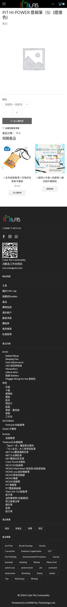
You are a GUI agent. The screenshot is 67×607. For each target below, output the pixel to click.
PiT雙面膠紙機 (13, 488)
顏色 (4, 99)
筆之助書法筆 (12, 501)
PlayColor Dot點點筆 (16, 491)
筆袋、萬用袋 (12, 410)
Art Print (9, 545)
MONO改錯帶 (12, 481)
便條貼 (8, 393)
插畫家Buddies (9, 296)
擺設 (7, 396)
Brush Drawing (25, 545)
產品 (4, 301)
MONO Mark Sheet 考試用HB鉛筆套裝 (25, 468)
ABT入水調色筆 (13, 455)
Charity (42, 545)
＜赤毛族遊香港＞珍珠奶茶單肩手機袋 (17, 179)
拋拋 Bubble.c (12, 375)
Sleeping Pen (12, 359)
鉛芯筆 (8, 511)
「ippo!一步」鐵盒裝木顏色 (19, 445)
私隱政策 (7, 334)
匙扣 (7, 400)
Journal (56, 557)
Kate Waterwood (14, 362)
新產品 (18, 528)
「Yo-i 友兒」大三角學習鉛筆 (20, 448)
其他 (18, 133)
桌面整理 (10, 438)
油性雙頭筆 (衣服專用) (16, 498)
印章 (7, 387)
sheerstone (10, 573)
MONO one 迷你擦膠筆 (17, 471)
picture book (27, 567)
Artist (5, 351)
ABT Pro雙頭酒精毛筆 (17, 452)
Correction (10, 551)
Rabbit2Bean (12, 355)
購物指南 (7, 307)
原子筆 (8, 494)
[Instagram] (10, 236)
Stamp (40, 573)
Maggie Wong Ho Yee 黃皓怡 (20, 378)
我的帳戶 (7, 312)
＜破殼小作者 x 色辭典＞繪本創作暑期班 (50, 179)
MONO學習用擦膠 (15, 475)
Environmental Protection (34, 557)
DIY (49, 551)
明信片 (8, 403)
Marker (37, 562)
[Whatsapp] (16, 236)
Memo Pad (52, 562)
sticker (52, 573)
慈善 (7, 528)
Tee (6, 578)
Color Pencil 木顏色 (15, 461)
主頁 (4, 285)
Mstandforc (11, 368)
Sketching (26, 573)
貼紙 (7, 406)
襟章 (7, 413)
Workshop (19, 578)
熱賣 (30, 528)
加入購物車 (18, 121)
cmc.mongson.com (12, 267)
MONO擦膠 (11, 478)
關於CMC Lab (9, 291)
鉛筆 (7, 508)
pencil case (10, 567)
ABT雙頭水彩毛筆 (14, 458)
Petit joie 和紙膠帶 (14, 424)
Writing (34, 578)
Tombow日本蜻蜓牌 (12, 442)
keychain (9, 562)
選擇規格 (49, 189)
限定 (40, 528)
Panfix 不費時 (9, 428)
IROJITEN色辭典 (14, 465)
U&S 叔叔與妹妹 (13, 365)
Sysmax (6, 434)
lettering (23, 562)
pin (40, 567)
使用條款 (7, 328)
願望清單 (7, 318)
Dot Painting (10, 557)
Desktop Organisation (31, 551)
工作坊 (8, 416)
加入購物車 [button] (17, 193)
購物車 (5, 323)
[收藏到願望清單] (26, 150)
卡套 (7, 390)
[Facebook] (3, 236)
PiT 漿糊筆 (11, 484)
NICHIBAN (8, 420)
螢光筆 (8, 504)
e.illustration (11, 372)
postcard (53, 567)
